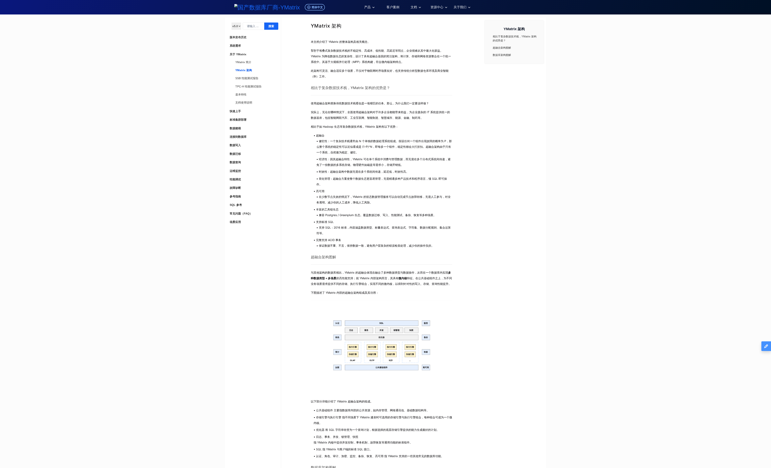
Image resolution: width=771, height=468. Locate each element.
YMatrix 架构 (243, 70)
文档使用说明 (243, 102)
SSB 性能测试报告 (246, 78)
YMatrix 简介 (243, 62)
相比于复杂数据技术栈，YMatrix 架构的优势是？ (350, 88)
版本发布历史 (238, 37)
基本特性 (241, 94)
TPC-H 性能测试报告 (248, 86)
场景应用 (235, 222)
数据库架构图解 (502, 54)
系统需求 (235, 45)
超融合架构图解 (323, 257)
